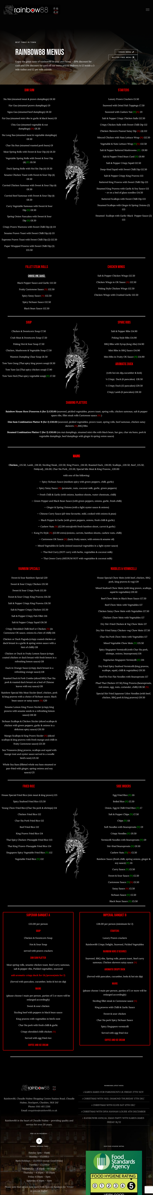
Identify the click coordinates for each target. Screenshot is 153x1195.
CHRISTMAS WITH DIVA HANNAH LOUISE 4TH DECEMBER (114, 1111)
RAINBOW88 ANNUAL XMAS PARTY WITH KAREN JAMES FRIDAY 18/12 (114, 1120)
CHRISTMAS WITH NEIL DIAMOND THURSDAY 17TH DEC (114, 1098)
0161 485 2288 (43, 1106)
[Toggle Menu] (148, 10)
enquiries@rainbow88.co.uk (42, 1110)
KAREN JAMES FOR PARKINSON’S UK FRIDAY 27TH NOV (114, 1092)
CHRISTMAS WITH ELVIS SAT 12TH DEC (114, 1105)
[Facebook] (39, 1141)
